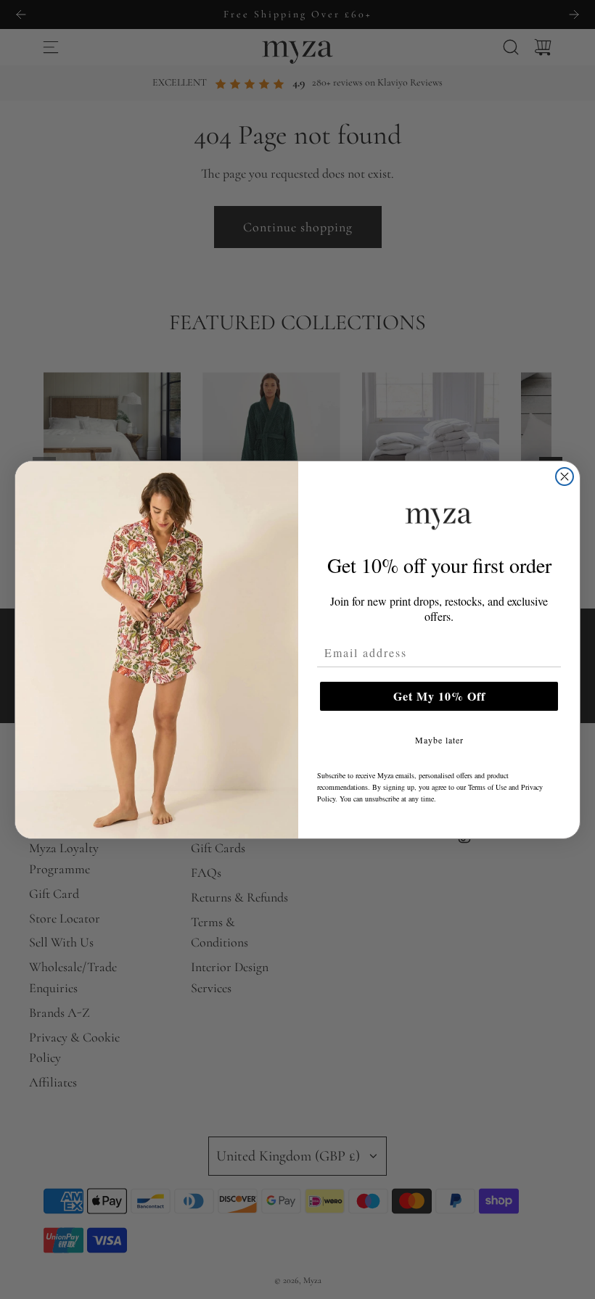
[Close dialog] (564, 476)
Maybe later (439, 740)
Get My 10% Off (439, 696)
